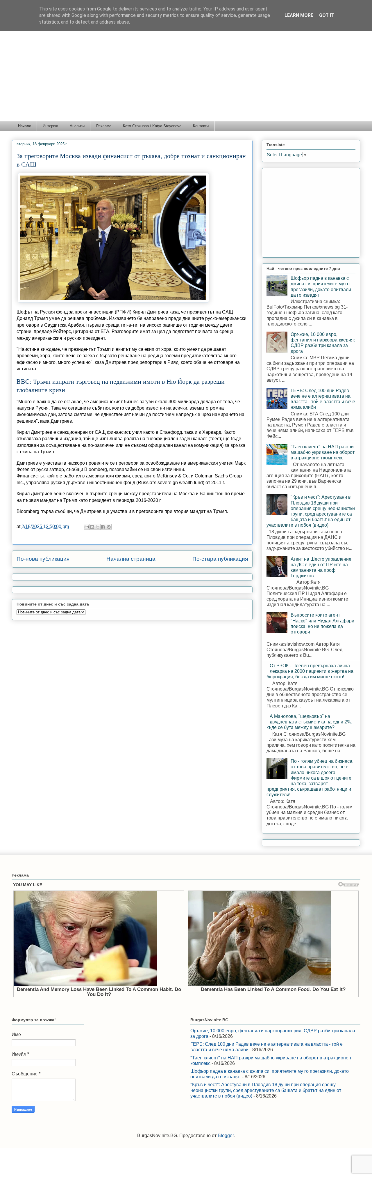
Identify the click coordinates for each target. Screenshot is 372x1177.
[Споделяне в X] (98, 527)
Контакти (201, 126)
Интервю (50, 126)
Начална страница (130, 559)
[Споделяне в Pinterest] (109, 527)
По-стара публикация (220, 559)
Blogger (226, 1135)
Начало (24, 126)
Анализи (77, 126)
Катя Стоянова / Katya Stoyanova (152, 126)
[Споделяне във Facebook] (103, 527)
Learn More (299, 15)
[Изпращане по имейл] (87, 527)
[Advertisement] (186, 77)
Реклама (103, 126)
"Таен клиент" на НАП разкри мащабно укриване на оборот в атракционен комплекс (323, 452)
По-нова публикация (43, 559)
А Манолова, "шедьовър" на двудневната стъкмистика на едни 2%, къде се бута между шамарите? (309, 722)
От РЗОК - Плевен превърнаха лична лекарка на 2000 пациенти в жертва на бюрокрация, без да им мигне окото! (310, 671)
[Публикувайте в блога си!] (92, 527)
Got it (326, 15)
